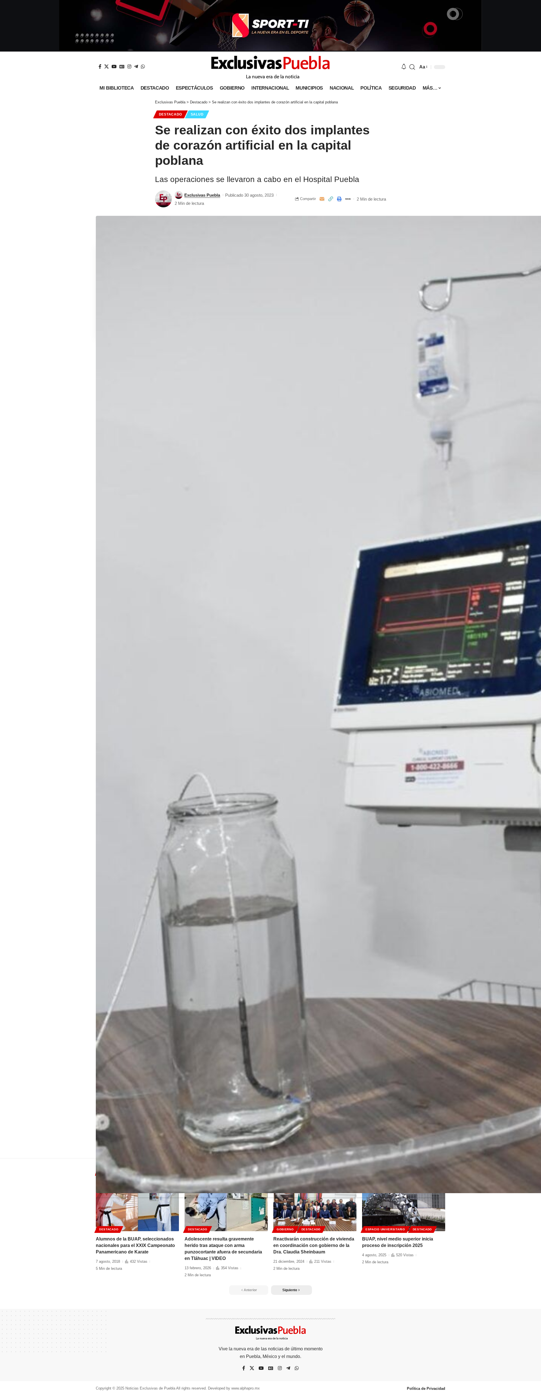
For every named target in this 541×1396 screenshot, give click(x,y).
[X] (106, 66)
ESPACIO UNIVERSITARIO (385, 1229)
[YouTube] (114, 66)
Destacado (170, 114)
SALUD (197, 114)
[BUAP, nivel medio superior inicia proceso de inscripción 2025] (403, 1206)
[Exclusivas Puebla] (270, 67)
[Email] (322, 198)
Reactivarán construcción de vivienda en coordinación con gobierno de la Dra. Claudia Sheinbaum (313, 1245)
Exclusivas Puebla (202, 195)
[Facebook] (100, 66)
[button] (412, 67)
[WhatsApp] (142, 66)
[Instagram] (129, 66)
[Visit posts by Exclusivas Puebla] (163, 198)
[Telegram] (136, 66)
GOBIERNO (285, 1229)
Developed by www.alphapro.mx (234, 1388)
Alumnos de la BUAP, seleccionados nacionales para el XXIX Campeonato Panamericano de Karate (135, 1245)
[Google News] (122, 66)
